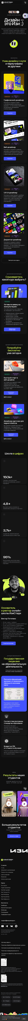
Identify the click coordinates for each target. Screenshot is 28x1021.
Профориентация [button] (6, 914)
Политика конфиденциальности (10, 950)
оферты (8, 942)
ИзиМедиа (4, 905)
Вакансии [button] (3, 877)
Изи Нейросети (5, 899)
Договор (3, 942)
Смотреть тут (4, 986)
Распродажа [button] (4, 912)
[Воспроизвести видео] (8, 803)
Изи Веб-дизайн (5, 890)
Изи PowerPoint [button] (5, 896)
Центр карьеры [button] (5, 874)
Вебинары (4, 910)
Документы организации (8, 870)
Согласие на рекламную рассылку (10, 948)
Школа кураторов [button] (6, 879)
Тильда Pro (6, 892)
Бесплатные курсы (6, 907)
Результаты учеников (7, 872)
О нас (2, 868)
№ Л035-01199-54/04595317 (14, 671)
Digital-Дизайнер (5, 887)
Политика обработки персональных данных (13, 945)
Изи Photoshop (5, 894)
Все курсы (4, 885)
